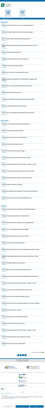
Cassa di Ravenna (6, 5)
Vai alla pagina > (4, 33)
